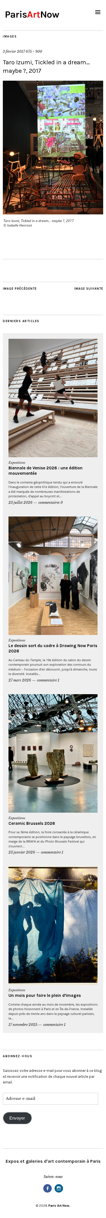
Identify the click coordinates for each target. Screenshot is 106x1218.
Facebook (47, 1192)
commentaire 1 (48, 680)
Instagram (59, 1192)
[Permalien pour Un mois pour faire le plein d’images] (53, 925)
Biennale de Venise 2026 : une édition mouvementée (45, 470)
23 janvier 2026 (21, 852)
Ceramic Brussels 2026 (31, 823)
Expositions (16, 463)
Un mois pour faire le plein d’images (44, 995)
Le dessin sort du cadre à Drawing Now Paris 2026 (52, 648)
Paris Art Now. (59, 1206)
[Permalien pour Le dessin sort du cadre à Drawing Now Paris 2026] (53, 575)
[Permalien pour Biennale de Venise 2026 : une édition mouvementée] (53, 398)
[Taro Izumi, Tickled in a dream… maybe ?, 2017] (53, 213)
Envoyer (17, 1118)
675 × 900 (34, 51)
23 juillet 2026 (20, 502)
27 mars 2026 (19, 680)
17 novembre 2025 (22, 1025)
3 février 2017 (14, 51)
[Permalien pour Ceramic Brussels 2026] (53, 753)
